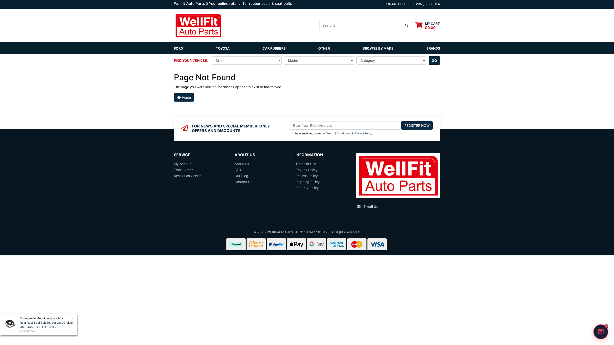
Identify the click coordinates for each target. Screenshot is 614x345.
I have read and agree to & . (333, 133)
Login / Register (426, 4)
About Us (242, 164)
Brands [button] (433, 48)
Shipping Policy (307, 182)
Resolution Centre (187, 176)
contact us (394, 4)
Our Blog (241, 176)
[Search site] (406, 25)
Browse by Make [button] (378, 48)
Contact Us (243, 182)
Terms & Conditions (338, 133)
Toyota (223, 48)
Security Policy (307, 188)
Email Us (370, 206)
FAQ (238, 170)
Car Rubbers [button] (274, 48)
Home (186, 97)
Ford (178, 48)
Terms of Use (305, 164)
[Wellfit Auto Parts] (198, 25)
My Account (183, 164)
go (434, 60)
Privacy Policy (363, 133)
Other (324, 48)
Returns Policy (306, 176)
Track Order (183, 170)
